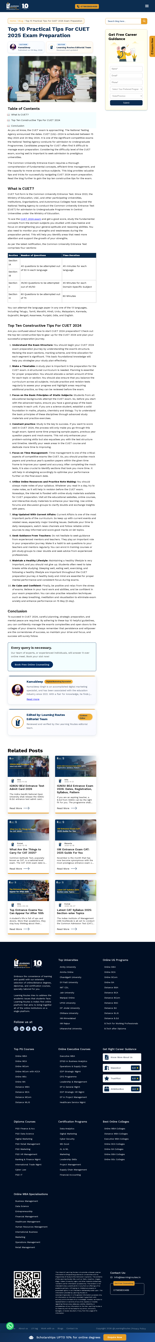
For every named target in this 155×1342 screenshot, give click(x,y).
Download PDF (75, 692)
